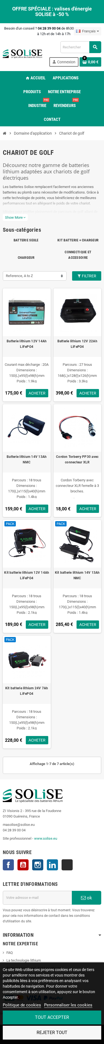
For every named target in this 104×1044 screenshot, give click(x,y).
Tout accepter (52, 1017)
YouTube (23, 864)
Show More (15, 217)
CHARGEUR (26, 257)
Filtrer (88, 276)
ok (89, 898)
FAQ (9, 953)
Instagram (37, 864)
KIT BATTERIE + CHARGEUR (77, 240)
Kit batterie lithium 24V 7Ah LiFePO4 (26, 691)
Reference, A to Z (19, 276)
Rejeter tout (52, 1032)
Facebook (8, 864)
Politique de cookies (22, 1005)
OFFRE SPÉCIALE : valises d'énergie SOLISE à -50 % (52, 11)
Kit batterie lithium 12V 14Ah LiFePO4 (26, 575)
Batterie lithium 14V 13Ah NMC (27, 459)
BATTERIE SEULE (26, 240)
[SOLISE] (22, 53)
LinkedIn (52, 864)
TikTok (67, 864)
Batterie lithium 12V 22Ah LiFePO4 (77, 344)
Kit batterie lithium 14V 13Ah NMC (77, 575)
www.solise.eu (45, 838)
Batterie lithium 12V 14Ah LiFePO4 (27, 344)
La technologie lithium (23, 960)
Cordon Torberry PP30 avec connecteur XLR (77, 459)
